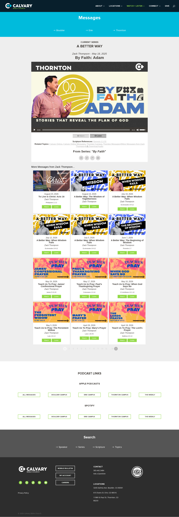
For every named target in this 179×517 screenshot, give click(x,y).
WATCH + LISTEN (134, 6)
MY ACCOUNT (65, 475)
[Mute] (138, 130)
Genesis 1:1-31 (99, 141)
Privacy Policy (23, 493)
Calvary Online (55, 144)
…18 (111, 349)
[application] (89, 129)
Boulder (60, 30)
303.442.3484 (98, 470)
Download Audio (96, 146)
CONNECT (153, 6)
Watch (81, 136)
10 (102, 349)
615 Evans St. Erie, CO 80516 (105, 492)
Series (81, 447)
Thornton (121, 30)
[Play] (34, 130)
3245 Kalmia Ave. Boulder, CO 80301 (108, 488)
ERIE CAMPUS (89, 395)
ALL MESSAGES (29, 395)
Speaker (63, 447)
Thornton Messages (111, 144)
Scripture (100, 447)
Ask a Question (99, 473)
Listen (99, 136)
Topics (118, 447)
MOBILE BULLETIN (65, 468)
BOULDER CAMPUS (59, 395)
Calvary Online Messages (74, 144)
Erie (91, 30)
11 (106, 349)
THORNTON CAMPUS (119, 395)
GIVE (167, 6)
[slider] (86, 129)
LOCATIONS (114, 6)
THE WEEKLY (150, 395)
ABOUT (98, 6)
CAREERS (65, 482)
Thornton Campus (94, 144)
